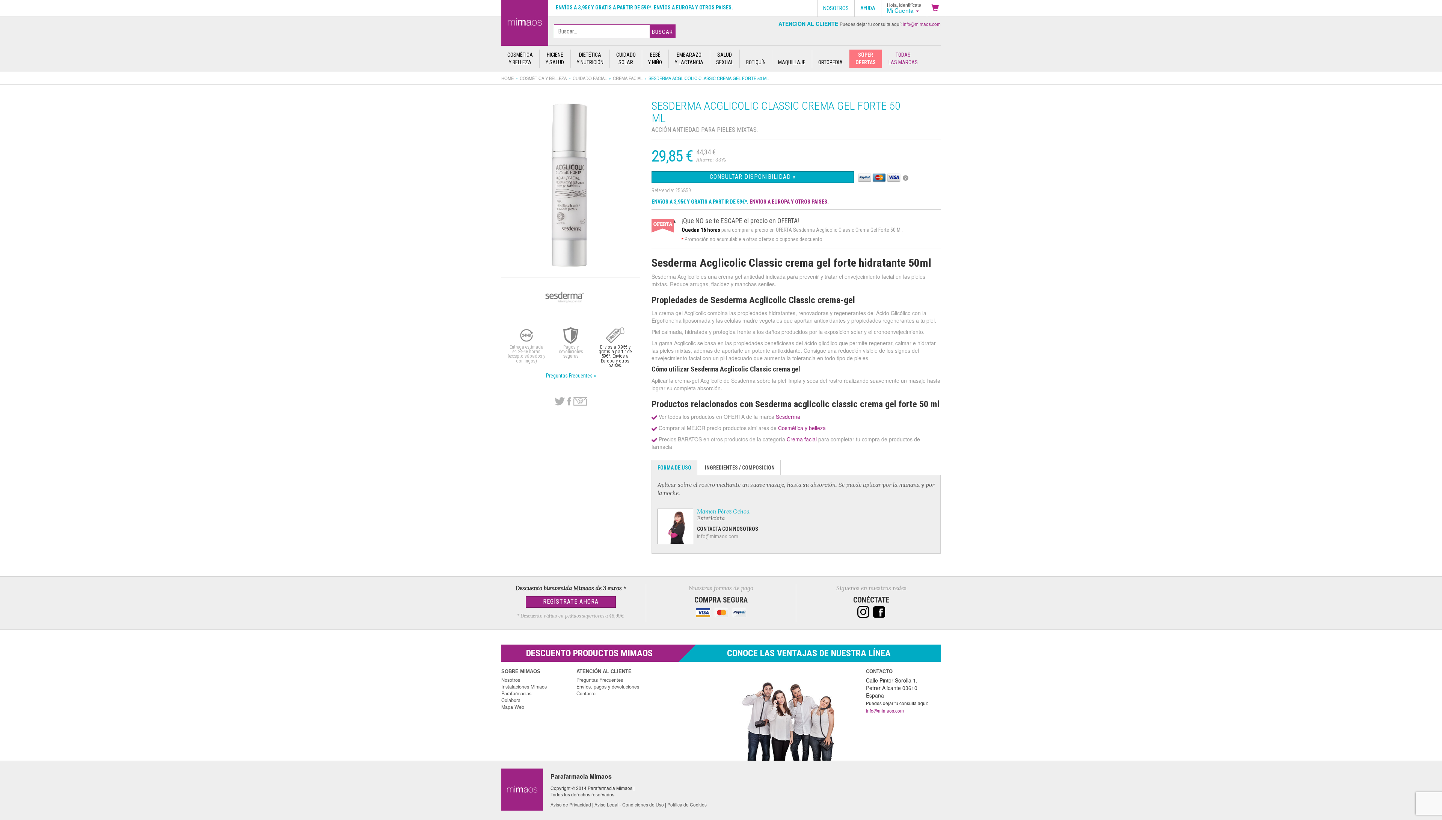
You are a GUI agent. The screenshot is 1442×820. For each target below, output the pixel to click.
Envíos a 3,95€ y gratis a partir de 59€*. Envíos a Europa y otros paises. (644, 8)
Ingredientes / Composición (740, 468)
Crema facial (628, 78)
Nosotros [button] (836, 8)
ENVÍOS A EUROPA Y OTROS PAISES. (789, 202)
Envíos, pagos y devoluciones (607, 686)
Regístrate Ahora (571, 601)
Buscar (662, 32)
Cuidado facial (590, 78)
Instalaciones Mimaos (524, 686)
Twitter (560, 401)
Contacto (586, 693)
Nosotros (510, 680)
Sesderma (788, 416)
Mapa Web (512, 707)
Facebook (569, 401)
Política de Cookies (687, 804)
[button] (936, 8)
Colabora (510, 700)
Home (507, 78)
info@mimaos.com (922, 24)
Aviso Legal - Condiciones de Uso (629, 804)
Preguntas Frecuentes (599, 680)
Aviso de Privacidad (571, 804)
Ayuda (867, 8)
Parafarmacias (516, 693)
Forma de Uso (674, 468)
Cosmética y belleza (543, 78)
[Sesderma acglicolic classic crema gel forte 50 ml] (524, 21)
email (580, 401)
